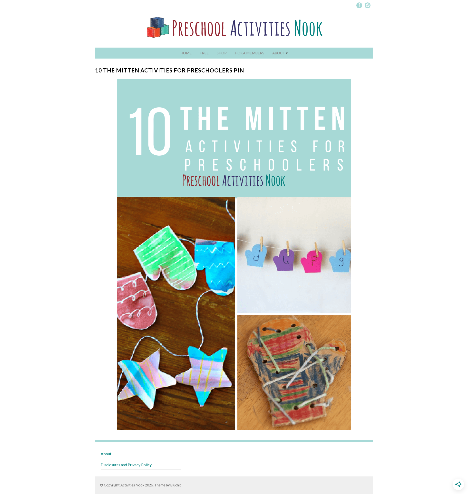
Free (204, 53)
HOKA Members (249, 53)
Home (186, 53)
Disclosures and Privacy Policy (126, 464)
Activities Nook (132, 485)
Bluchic (175, 485)
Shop (222, 53)
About (278, 53)
